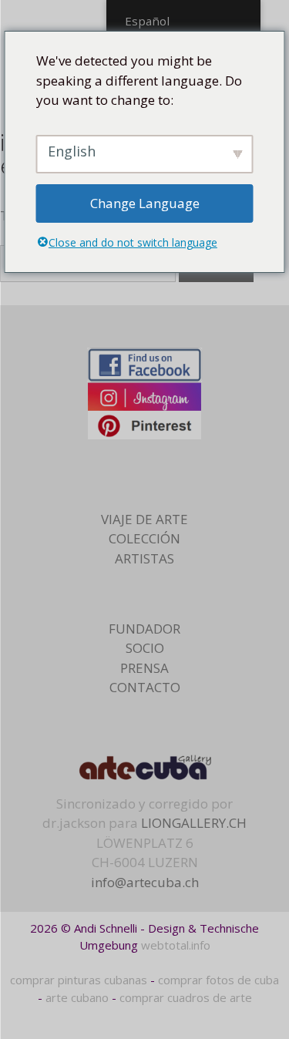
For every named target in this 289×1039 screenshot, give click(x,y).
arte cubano (77, 997)
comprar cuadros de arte (185, 997)
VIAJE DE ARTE (144, 519)
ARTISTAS (144, 558)
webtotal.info (175, 945)
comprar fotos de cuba (218, 979)
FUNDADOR (144, 628)
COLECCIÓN (144, 538)
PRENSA (144, 668)
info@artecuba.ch (145, 882)
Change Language (145, 203)
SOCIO (145, 648)
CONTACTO (144, 687)
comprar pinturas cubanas (78, 979)
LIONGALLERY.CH (194, 823)
